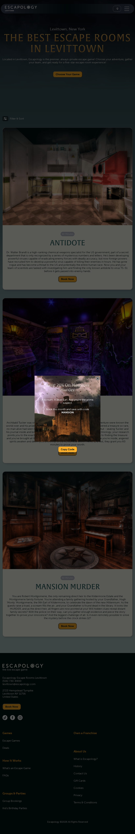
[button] (98, 378)
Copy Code (67, 449)
